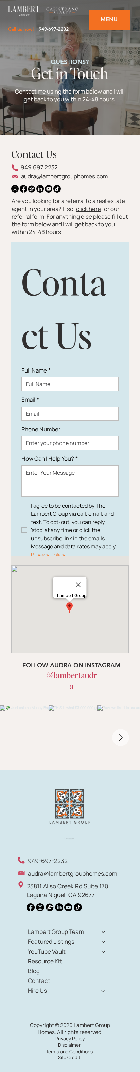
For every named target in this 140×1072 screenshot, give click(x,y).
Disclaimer (69, 1045)
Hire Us (37, 990)
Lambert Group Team (56, 932)
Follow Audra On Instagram (71, 665)
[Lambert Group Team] (103, 932)
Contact (39, 981)
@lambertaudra (72, 680)
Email (30, 399)
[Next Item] (120, 737)
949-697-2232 (54, 29)
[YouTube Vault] (103, 952)
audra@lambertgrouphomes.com (64, 176)
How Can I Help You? (49, 458)
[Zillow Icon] (31, 189)
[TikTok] (57, 189)
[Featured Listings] (103, 942)
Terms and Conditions (69, 1051)
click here (88, 209)
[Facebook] (23, 189)
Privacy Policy (70, 1038)
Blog (34, 971)
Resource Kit (45, 961)
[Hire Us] (103, 991)
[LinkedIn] (40, 189)
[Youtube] (48, 189)
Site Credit (69, 1057)
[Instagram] (15, 189)
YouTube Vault (47, 951)
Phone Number (40, 429)
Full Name (36, 370)
